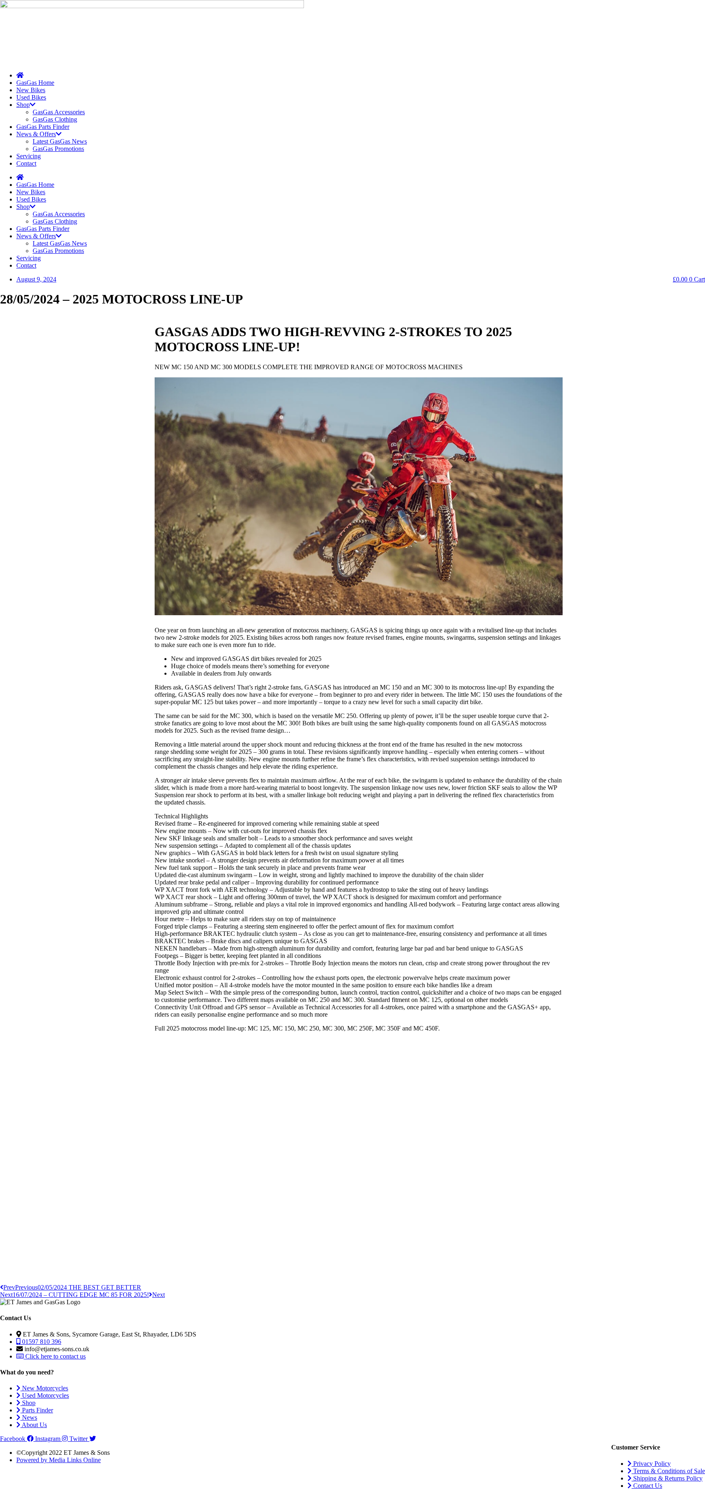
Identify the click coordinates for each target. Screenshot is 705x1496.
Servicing (28, 156)
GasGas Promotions (58, 148)
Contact (26, 163)
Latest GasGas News (60, 141)
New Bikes (30, 89)
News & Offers (36, 134)
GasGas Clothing (55, 119)
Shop (23, 104)
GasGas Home (35, 82)
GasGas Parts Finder (42, 126)
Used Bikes (31, 97)
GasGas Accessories (59, 112)
